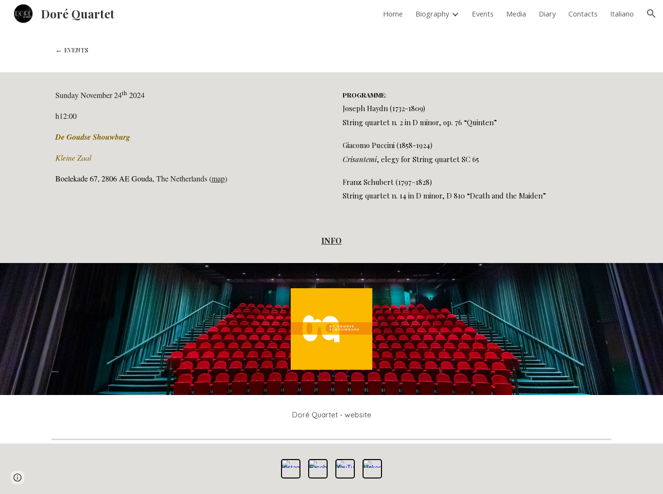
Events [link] (483, 13)
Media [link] (516, 13)
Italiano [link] (622, 13)
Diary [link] (547, 13)
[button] (651, 13)
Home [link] (393, 13)
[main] (331, 50)
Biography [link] (432, 13)
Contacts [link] (582, 13)
